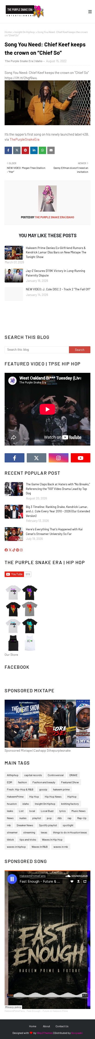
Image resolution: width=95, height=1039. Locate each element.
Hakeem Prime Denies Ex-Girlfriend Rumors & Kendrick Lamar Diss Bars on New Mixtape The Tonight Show (56, 252)
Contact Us (62, 1026)
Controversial (56, 775)
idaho (25, 803)
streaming (29, 832)
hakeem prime (61, 789)
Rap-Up (81, 818)
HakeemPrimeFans (15, 1011)
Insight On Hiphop (24, 31)
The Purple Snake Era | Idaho (23, 61)
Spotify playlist (48, 825)
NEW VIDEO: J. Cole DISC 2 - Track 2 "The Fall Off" (58, 289)
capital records (33, 775)
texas (44, 832)
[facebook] (14, 457)
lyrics (62, 810)
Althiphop (12, 775)
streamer (12, 832)
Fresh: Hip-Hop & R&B (20, 789)
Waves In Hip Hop (52, 839)
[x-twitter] (37, 457)
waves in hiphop (16, 846)
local (32, 810)
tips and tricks (28, 839)
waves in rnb (60, 846)
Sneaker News (25, 825)
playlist (36, 818)
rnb (9, 825)
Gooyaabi (77, 1032)
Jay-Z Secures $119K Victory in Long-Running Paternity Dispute (55, 273)
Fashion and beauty (44, 782)
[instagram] (58, 457)
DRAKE (73, 775)
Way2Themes (45, 1032)
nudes (23, 818)
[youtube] (81, 457)
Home (8, 31)
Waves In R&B (40, 846)
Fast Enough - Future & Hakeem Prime (47, 1011)
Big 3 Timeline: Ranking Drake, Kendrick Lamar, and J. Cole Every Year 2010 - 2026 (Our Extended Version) (58, 511)
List (21, 810)
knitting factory (70, 803)
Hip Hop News (53, 796)
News (10, 818)
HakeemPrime (15, 796)
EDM (9, 782)
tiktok (10, 839)
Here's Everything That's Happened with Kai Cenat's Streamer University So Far (54, 531)
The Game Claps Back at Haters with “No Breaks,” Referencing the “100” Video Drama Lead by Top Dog (58, 488)
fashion (22, 782)
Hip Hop (34, 796)
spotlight (68, 825)
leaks (10, 810)
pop (49, 818)
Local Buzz (47, 810)
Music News (78, 810)
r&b (59, 818)
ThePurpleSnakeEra (24, 139)
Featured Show (70, 782)
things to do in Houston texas (70, 832)
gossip (43, 789)
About (46, 1026)
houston (12, 803)
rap (69, 818)
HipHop (72, 796)
